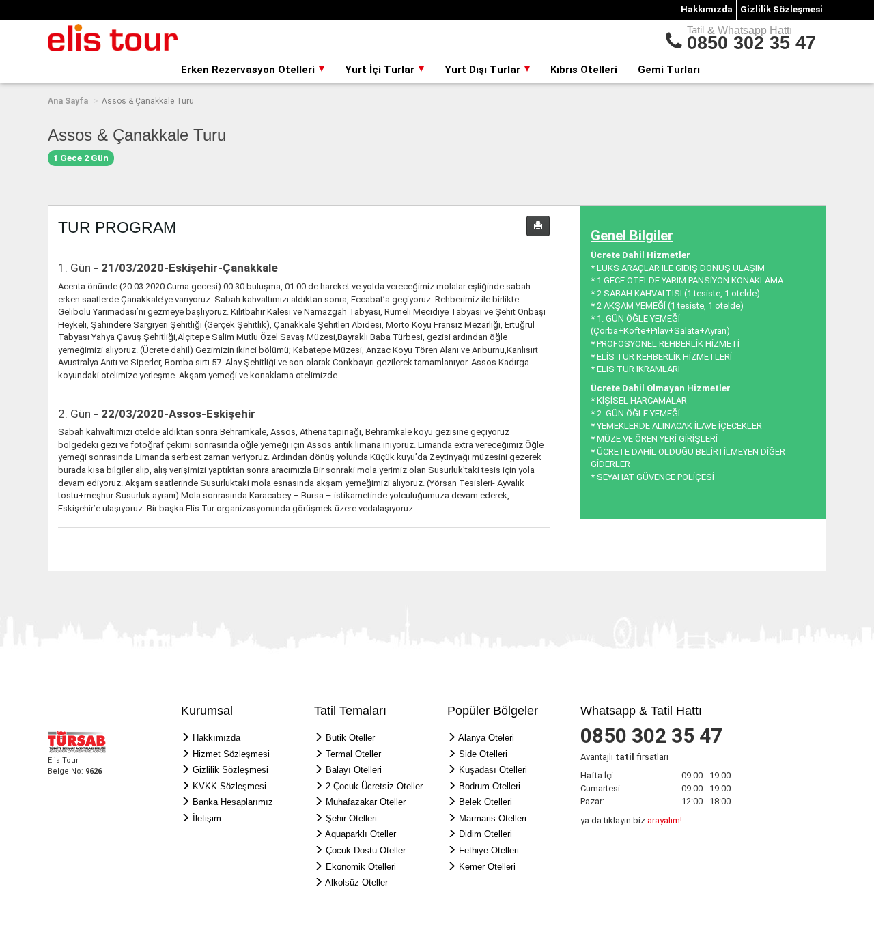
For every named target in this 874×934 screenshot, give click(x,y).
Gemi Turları (669, 69)
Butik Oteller (350, 738)
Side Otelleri (483, 754)
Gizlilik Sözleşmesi (781, 9)
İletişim (207, 818)
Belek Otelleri (485, 802)
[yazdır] (538, 226)
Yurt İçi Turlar (381, 69)
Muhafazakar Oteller (366, 802)
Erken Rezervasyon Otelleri (249, 69)
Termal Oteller (353, 754)
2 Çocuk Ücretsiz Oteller (374, 786)
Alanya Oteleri (486, 738)
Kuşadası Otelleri (493, 770)
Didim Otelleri (485, 834)
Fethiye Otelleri (489, 850)
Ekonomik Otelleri (361, 867)
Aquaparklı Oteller (360, 834)
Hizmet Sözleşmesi (231, 754)
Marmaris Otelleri (492, 818)
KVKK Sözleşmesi (229, 786)
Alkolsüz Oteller (356, 882)
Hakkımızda (707, 9)
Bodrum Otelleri (489, 786)
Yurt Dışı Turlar (484, 69)
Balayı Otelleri (354, 770)
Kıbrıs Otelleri (583, 69)
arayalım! (664, 820)
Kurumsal (207, 711)
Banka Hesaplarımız (233, 802)
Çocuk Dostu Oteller (366, 850)
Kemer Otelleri (487, 867)
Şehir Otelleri (351, 818)
